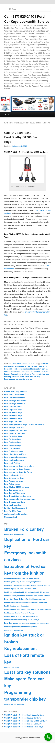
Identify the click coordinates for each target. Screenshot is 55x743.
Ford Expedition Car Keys (15, 430)
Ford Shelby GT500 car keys (23, 363)
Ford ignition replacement (35, 599)
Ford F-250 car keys (12, 439)
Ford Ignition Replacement (16, 457)
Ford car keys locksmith (14, 403)
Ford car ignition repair (12, 582)
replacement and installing (16, 513)
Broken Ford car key (24, 529)
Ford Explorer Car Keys (14, 433)
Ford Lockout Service (13, 475)
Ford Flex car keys (12, 448)
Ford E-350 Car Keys (13, 418)
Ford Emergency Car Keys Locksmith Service (24, 424)
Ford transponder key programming (20, 499)
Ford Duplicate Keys (13, 409)
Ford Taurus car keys (13, 490)
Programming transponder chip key (18, 379)
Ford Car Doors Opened (14, 397)
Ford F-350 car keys (12, 442)
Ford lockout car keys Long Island (19, 466)
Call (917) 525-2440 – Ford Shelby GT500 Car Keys (20, 137)
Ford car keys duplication (15, 400)
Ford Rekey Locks (12, 484)
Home (7, 114)
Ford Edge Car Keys (13, 421)
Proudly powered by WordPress (27, 737)
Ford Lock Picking (12, 463)
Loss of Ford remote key (35, 374)
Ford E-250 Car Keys (13, 415)
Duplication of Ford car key (26, 366)
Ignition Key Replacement (15, 508)
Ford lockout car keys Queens (17, 469)
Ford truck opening (12, 505)
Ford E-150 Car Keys (13, 412)
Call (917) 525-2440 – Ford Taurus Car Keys (22, 717)
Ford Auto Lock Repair (14, 394)
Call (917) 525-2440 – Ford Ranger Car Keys (23, 723)
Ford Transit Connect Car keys (17, 496)
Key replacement (18, 374)
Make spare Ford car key (30, 376)
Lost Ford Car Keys (12, 511)
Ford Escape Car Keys (14, 427)
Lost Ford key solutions (27, 672)
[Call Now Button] (48, 737)
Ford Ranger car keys (13, 481)
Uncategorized (10, 517)
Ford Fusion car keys (13, 451)
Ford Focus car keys (25, 596)
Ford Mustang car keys (14, 478)
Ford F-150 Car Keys (13, 436)
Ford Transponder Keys (14, 502)
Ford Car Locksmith (13, 406)
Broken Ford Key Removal (15, 391)
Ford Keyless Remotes (14, 460)
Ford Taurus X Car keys (14, 493)
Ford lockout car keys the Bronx (18, 472)
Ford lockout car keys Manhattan (16, 606)
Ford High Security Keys (15, 454)
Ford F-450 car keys (12, 445)
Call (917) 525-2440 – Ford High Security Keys (24, 714)
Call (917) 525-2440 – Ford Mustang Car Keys (23, 726)
